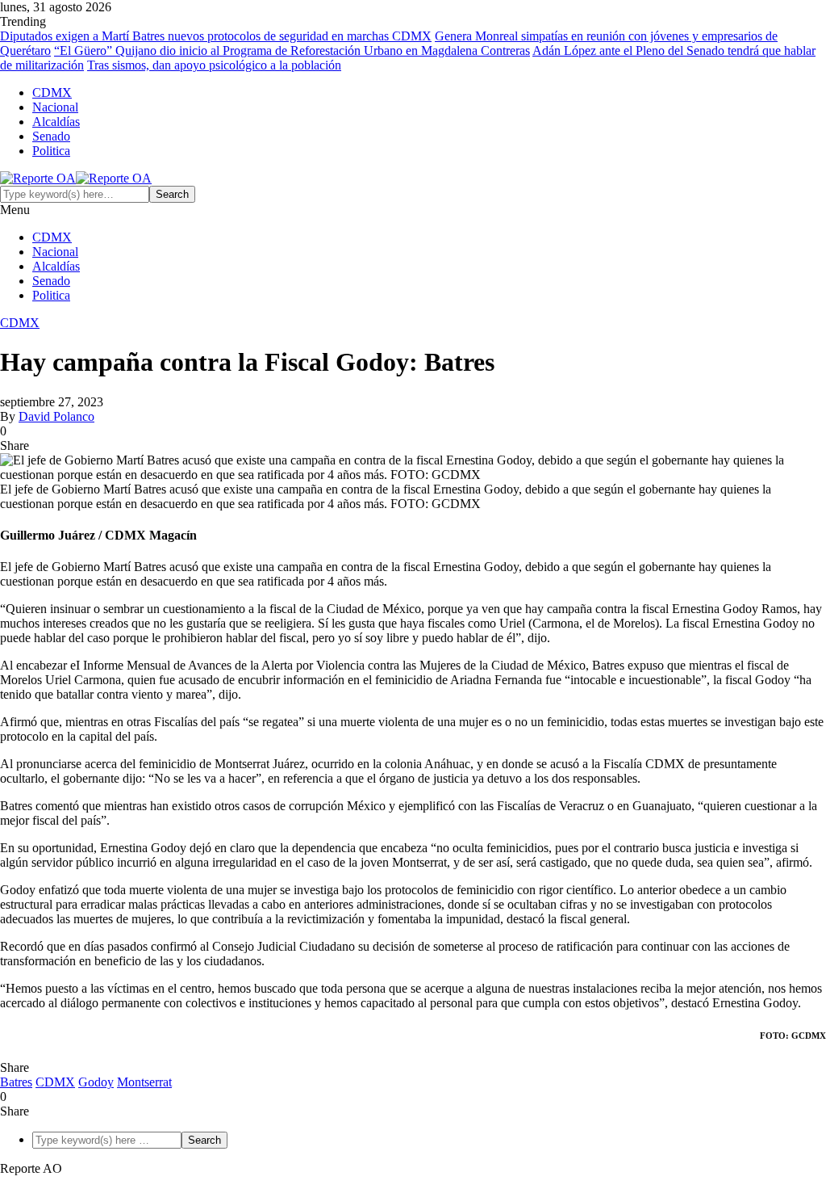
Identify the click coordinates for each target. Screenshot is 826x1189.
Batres (16, 1082)
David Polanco (56, 416)
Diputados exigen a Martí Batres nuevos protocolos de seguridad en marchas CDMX (216, 36)
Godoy (96, 1082)
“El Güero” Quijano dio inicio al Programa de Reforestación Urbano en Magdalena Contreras (292, 50)
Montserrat (144, 1082)
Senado (51, 136)
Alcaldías (56, 121)
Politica (51, 151)
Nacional (55, 107)
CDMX (52, 92)
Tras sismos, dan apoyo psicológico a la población (214, 65)
